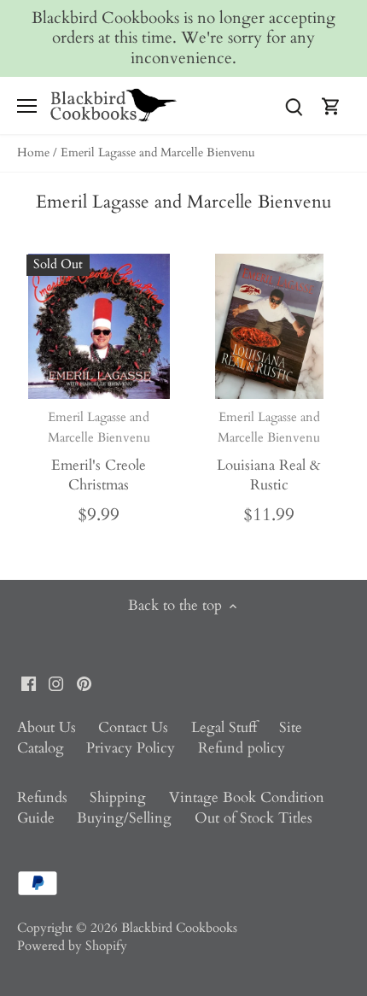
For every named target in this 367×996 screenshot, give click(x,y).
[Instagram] (56, 682)
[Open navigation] (27, 106)
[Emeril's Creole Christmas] (99, 326)
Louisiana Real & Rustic (269, 451)
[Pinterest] (84, 682)
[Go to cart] (331, 105)
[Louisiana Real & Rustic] (269, 326)
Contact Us (133, 727)
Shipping (118, 797)
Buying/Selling (124, 818)
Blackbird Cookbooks (179, 928)
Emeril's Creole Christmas (99, 451)
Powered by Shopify (72, 946)
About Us (46, 727)
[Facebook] (28, 682)
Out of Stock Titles (253, 818)
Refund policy (241, 748)
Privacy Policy (130, 748)
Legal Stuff (224, 727)
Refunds (42, 797)
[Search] (293, 105)
